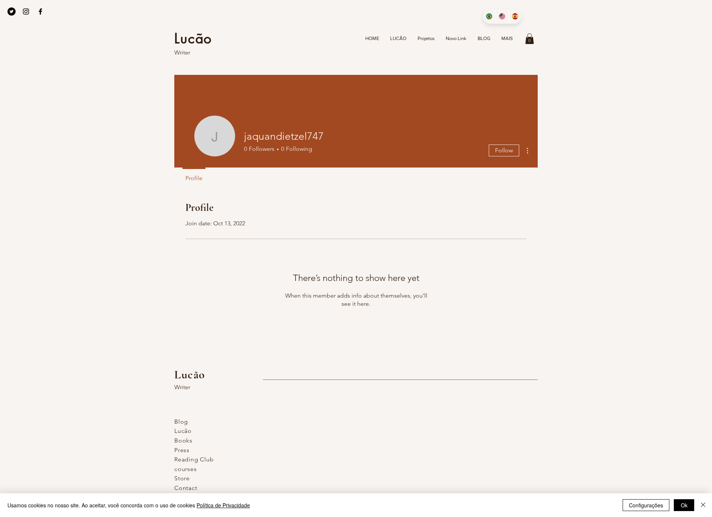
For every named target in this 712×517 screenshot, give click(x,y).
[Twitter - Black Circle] (11, 11)
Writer (182, 52)
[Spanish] (514, 16)
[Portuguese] (489, 16)
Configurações (646, 505)
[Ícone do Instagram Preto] (26, 11)
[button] (529, 38)
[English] (501, 16)
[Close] (703, 505)
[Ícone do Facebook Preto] (40, 11)
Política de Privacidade (223, 505)
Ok (684, 505)
